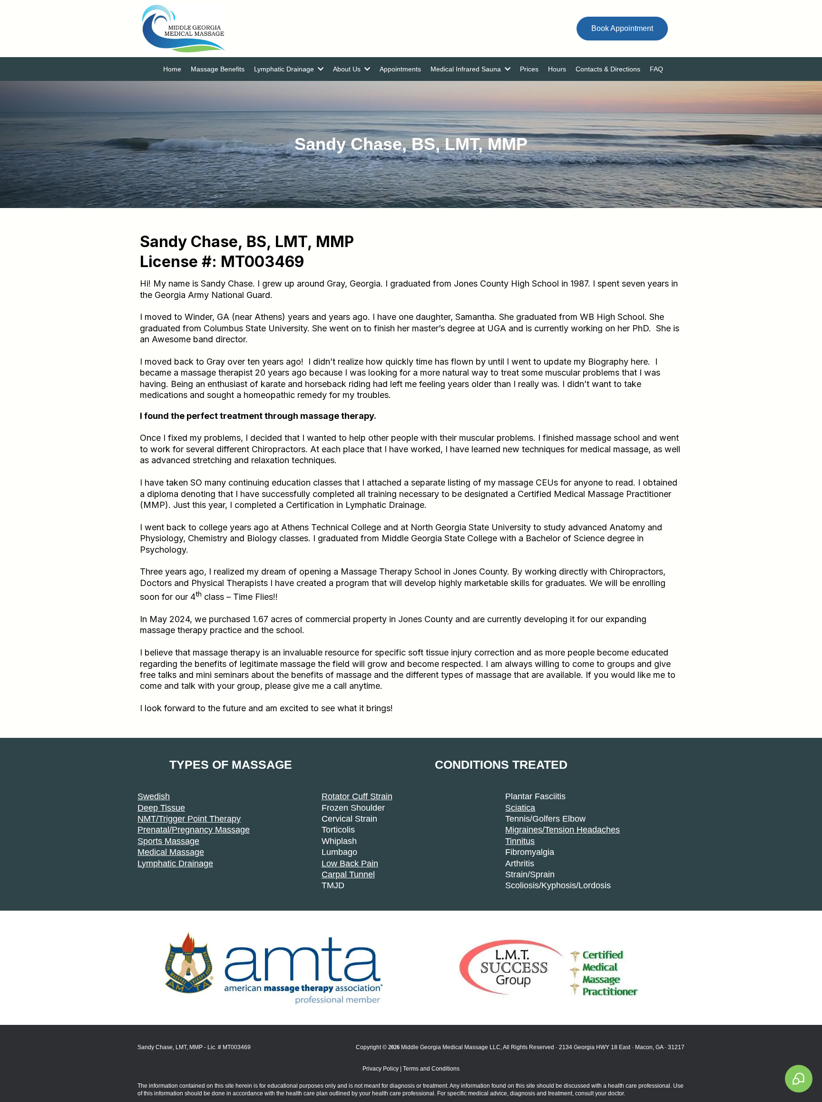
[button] (319, 69)
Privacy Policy (380, 1068)
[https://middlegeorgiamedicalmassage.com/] (346, 28)
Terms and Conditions (430, 1068)
